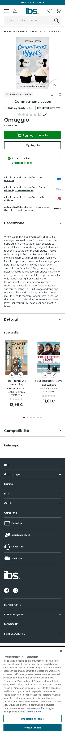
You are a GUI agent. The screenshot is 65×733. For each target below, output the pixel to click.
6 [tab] (41, 417)
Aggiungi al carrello (35, 135)
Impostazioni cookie (32, 718)
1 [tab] (32, 86)
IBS (17, 125)
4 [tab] (34, 417)
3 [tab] (31, 417)
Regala (35, 145)
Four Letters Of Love (49, 381)
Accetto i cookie (32, 727)
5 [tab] (37, 417)
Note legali (11, 445)
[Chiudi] (61, 651)
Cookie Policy (33, 711)
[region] (32, 689)
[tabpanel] (33, 63)
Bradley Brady (16, 108)
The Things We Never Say (16, 382)
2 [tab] (27, 417)
